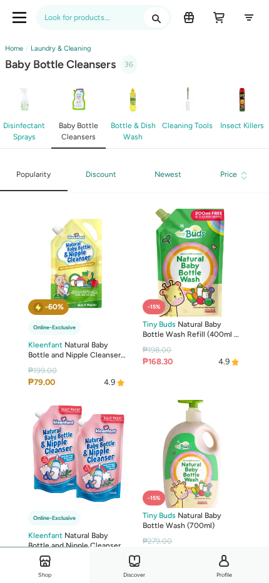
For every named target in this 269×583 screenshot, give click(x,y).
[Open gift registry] (188, 17)
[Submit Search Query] (156, 17)
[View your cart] (218, 17)
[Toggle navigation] (19, 17)
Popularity (33, 174)
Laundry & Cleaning (61, 48)
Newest (168, 174)
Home (14, 48)
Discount (101, 174)
